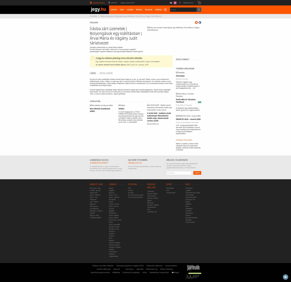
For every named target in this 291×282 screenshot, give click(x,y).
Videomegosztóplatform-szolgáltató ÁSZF (130, 266)
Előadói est (112, 213)
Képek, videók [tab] (106, 73)
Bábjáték (112, 211)
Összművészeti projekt (135, 195)
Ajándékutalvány (99, 3)
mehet (197, 173)
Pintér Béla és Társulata (184, 105)
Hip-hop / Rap (94, 215)
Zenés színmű (113, 206)
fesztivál (148, 10)
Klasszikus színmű (115, 220)
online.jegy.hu (135, 163)
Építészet (150, 203)
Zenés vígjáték (114, 215)
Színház (112, 184)
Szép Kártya (129, 269)
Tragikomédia (113, 256)
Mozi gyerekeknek (192, 218)
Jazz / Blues (94, 202)
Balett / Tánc (113, 195)
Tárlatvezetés (151, 196)
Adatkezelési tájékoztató (154, 266)
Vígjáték (111, 190)
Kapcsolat (116, 269)
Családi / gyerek (95, 190)
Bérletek (114, 3)
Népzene (93, 204)
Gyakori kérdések (171, 266)
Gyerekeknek (151, 207)
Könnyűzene (94, 206)
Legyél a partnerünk (127, 3)
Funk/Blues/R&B (95, 218)
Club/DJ (92, 213)
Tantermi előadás (114, 243)
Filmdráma (189, 188)
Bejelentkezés (188, 3)
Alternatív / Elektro (96, 211)
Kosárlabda (170, 188)
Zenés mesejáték (114, 224)
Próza (111, 222)
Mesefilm (189, 220)
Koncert (130, 190)
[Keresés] (199, 9)
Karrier (145, 272)
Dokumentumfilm (191, 197)
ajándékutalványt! (99, 163)
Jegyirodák (139, 269)
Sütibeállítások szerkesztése (159, 272)
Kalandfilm (189, 208)
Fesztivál (132, 184)
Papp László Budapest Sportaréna (187, 122)
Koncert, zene (96, 184)
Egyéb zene (94, 193)
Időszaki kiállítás (152, 198)
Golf (167, 190)
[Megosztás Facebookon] (199, 22)
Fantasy (188, 215)
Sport (169, 184)
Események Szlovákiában (131, 272)
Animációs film (190, 199)
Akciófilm (189, 211)
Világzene (93, 199)
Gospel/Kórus (94, 208)
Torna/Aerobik (170, 193)
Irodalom (112, 233)
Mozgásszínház (114, 227)
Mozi (188, 184)
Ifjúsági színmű (114, 229)
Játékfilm (189, 204)
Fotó (148, 209)
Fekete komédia (114, 245)
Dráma (111, 202)
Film (129, 188)
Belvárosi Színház (182, 79)
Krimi (110, 238)
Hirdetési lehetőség (166, 269)
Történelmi (150, 191)
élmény (139, 10)
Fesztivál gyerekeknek (135, 197)
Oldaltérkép (116, 272)
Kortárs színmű (114, 204)
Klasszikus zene (95, 188)
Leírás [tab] (93, 73)
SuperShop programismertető (100, 272)
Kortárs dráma (113, 218)
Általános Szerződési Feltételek (103, 266)
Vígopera (112, 254)
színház (113, 10)
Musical (111, 193)
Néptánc (111, 240)
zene (122, 10)
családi (130, 10)
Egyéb (111, 188)
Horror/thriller (190, 195)
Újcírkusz (112, 231)
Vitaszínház (113, 252)
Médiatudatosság (151, 269)
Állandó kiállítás (152, 193)
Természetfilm (190, 222)
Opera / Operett (95, 195)
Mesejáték (112, 199)
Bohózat (111, 236)
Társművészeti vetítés (193, 193)
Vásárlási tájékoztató (104, 269)
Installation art (152, 212)
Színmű (111, 208)
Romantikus (189, 213)
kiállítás (158, 10)
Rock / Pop (93, 197)
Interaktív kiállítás (153, 205)
